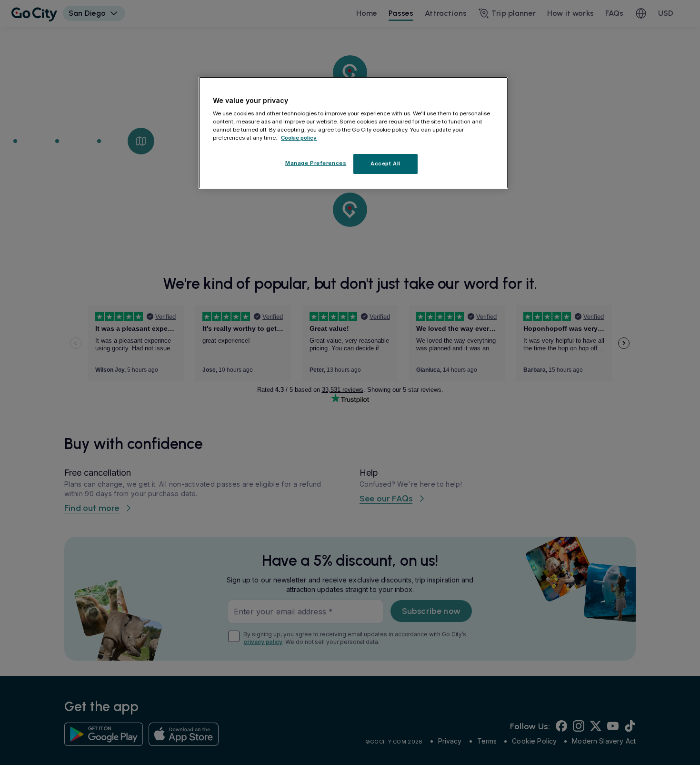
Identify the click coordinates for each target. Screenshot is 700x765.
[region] (353, 133)
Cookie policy (299, 137)
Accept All (385, 163)
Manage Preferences (315, 163)
